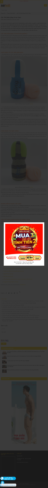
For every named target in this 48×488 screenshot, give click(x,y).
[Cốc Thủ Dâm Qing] (8, 484)
